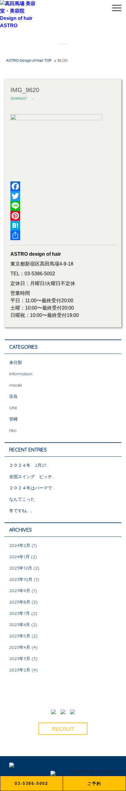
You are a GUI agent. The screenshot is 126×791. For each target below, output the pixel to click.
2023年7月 (19, 613)
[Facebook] (63, 186)
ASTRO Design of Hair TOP (29, 60)
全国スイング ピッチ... (32, 476)
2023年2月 (19, 670)
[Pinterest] (63, 216)
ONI (13, 407)
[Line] (63, 206)
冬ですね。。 (22, 510)
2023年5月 (19, 636)
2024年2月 (19, 545)
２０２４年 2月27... (29, 465)
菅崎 (13, 419)
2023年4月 (19, 647)
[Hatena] (63, 225)
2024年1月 (19, 556)
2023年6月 (19, 624)
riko (13, 430)
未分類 (15, 362)
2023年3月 (19, 658)
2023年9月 (19, 590)
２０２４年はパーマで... (32, 488)
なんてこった (22, 499)
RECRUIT (63, 729)
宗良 (13, 396)
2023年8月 (19, 602)
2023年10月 (20, 579)
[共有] (63, 235)
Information (20, 374)
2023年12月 (20, 568)
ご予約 (94, 783)
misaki (15, 385)
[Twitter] (63, 196)
